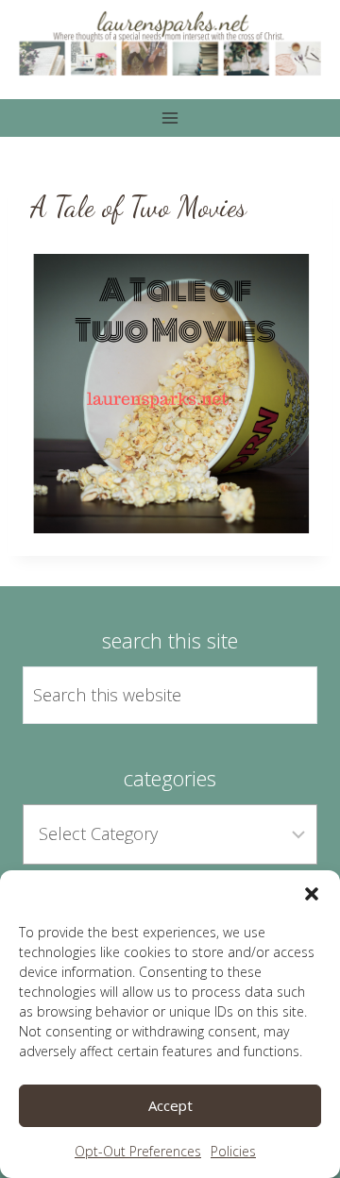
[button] (311, 893)
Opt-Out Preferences (138, 1151)
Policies (233, 1151)
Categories (170, 778)
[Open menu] (170, 117)
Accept (170, 1105)
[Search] (281, 696)
